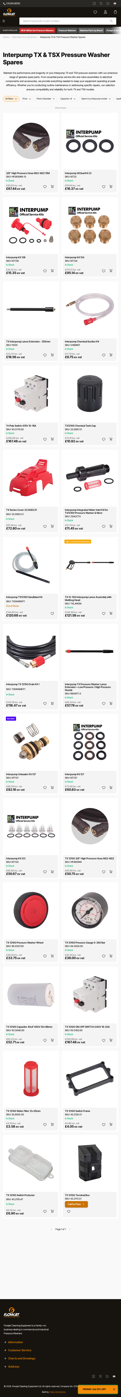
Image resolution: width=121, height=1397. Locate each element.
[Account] (106, 12)
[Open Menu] (3, 21)
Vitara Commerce (57, 1392)
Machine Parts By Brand (24, 37)
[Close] (114, 1389)
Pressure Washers (67, 30)
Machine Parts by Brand (91, 30)
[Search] (111, 21)
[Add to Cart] (52, 186)
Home (6, 37)
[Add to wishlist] (45, 187)
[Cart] (115, 12)
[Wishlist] (95, 12)
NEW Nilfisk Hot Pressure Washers (37, 30)
